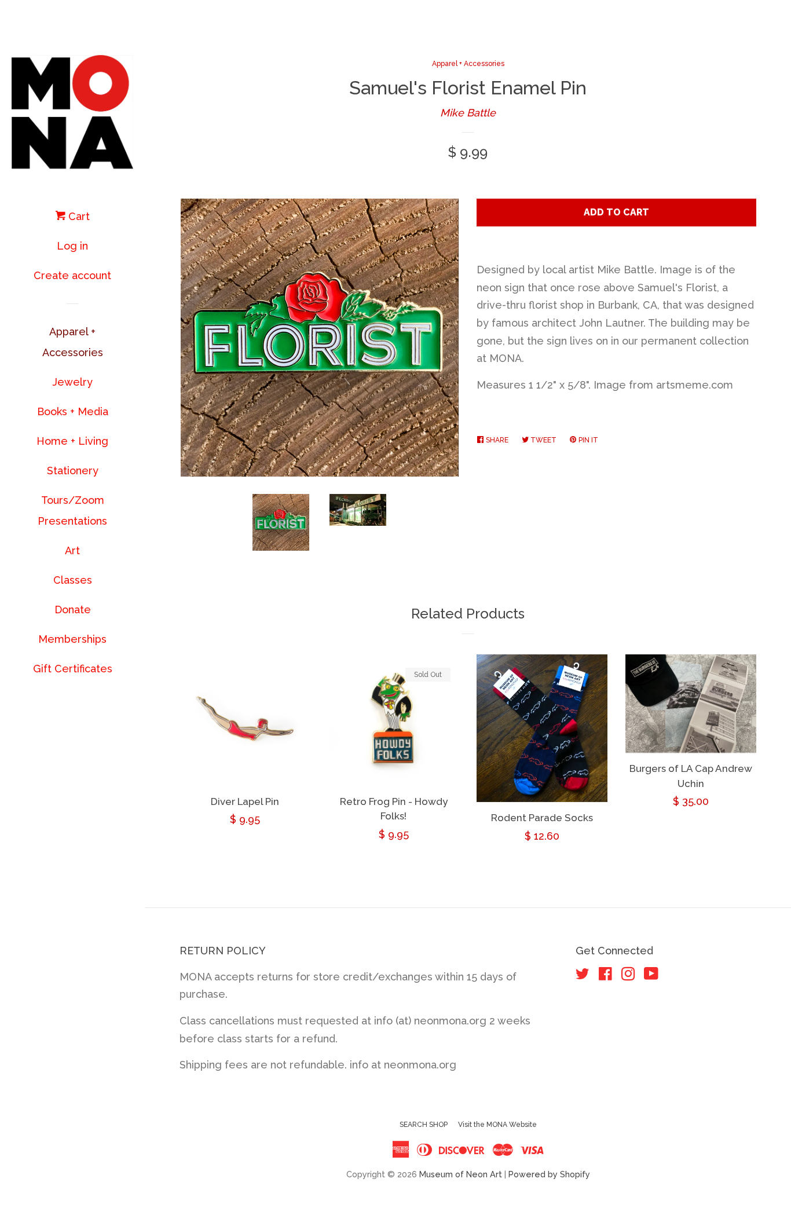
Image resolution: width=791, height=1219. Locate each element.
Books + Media (72, 411)
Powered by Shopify (549, 1174)
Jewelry (72, 382)
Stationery (72, 470)
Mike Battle (468, 113)
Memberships (72, 639)
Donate (72, 609)
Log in (72, 246)
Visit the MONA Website (497, 1125)
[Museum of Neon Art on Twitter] (582, 975)
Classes (72, 580)
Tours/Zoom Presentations (72, 510)
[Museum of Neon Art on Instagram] (628, 975)
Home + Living (72, 441)
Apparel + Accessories (72, 341)
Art (72, 550)
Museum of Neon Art (460, 1174)
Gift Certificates (72, 668)
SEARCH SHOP (424, 1125)
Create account (72, 275)
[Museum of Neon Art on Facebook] (605, 975)
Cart (77, 216)
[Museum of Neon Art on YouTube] (651, 975)
